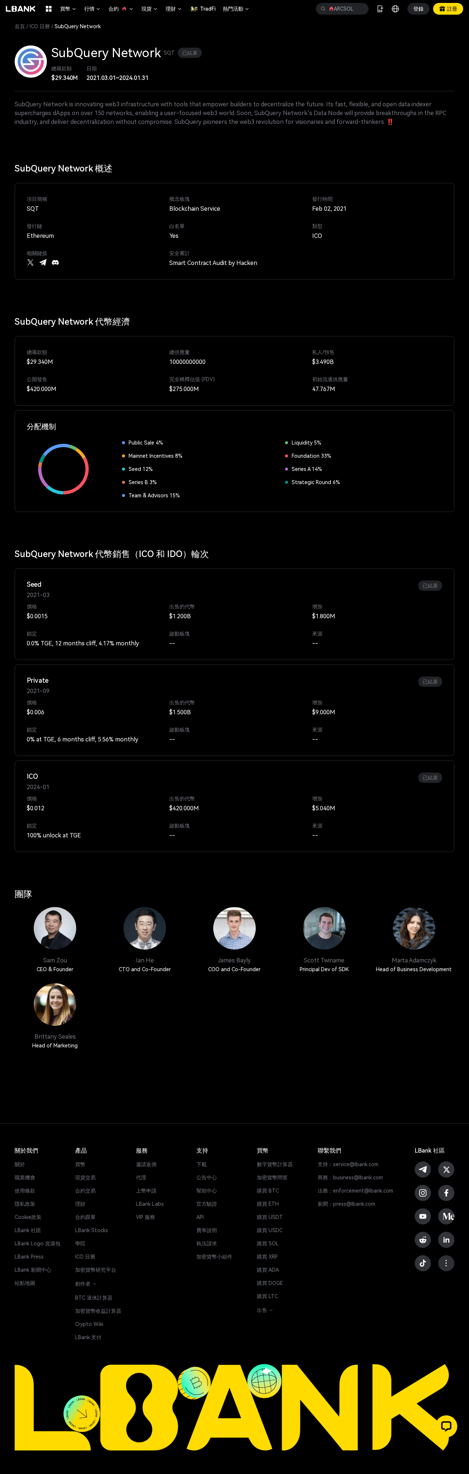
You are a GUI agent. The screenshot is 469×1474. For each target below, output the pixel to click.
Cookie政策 (28, 1217)
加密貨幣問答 (272, 1177)
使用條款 (25, 1191)
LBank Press (29, 1257)
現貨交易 (85, 1177)
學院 (80, 1243)
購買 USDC (269, 1230)
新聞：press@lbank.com (346, 1204)
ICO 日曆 (40, 26)
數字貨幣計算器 (275, 1164)
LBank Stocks (91, 1230)
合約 (121, 9)
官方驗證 (206, 1204)
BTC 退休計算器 (93, 1298)
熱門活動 (236, 9)
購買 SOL (268, 1243)
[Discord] (55, 262)
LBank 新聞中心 (33, 1270)
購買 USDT (270, 1217)
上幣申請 (146, 1191)
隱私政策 (25, 1204)
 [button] (323, 8)
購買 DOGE (270, 1283)
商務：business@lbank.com (350, 1177)
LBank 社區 (28, 1230)
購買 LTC (267, 1296)
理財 (174, 9)
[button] (446, 1426)
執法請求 (206, 1243)
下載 (201, 1164)
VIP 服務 (145, 1217)
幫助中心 (206, 1191)
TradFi (207, 9)
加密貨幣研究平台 (95, 1270)
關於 (20, 1164)
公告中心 (206, 1177)
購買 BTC (268, 1191)
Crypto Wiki (89, 1324)
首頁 (20, 26)
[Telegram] (43, 262)
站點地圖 (25, 1283)
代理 (141, 1177)
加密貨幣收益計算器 (98, 1311)
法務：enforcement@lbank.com (355, 1191)
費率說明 (206, 1230)
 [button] (360, 8)
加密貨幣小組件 (214, 1257)
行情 (92, 9)
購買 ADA (268, 1270)
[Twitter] (30, 262)
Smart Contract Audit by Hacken (213, 262)
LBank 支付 (88, 1337)
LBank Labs (150, 1204)
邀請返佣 (146, 1164)
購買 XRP (267, 1257)
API (200, 1217)
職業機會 (25, 1177)
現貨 (149, 9)
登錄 (418, 9)
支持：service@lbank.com (348, 1164)
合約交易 (85, 1191)
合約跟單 (85, 1217)
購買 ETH (268, 1204)
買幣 (68, 9)
